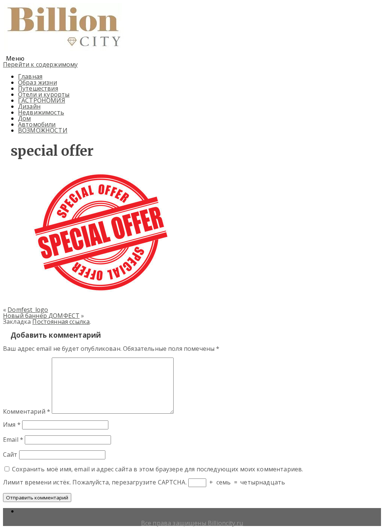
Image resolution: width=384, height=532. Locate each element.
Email (13, 439)
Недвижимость (41, 112)
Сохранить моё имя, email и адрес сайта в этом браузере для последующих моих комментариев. (157, 469)
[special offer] (98, 293)
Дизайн (29, 106)
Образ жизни (37, 82)
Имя (12, 424)
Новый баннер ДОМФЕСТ (41, 315)
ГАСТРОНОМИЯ (41, 100)
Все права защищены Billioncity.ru (192, 523)
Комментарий (26, 411)
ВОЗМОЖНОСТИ (43, 130)
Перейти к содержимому (40, 64)
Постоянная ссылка (61, 321)
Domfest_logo (28, 309)
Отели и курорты (43, 94)
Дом (24, 118)
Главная (30, 76)
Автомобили (37, 124)
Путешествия (38, 88)
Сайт (10, 454)
